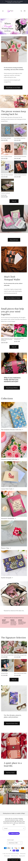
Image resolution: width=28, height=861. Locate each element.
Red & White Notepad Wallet (20, 655)
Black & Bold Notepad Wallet (20, 673)
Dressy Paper (8, 853)
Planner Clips (5, 548)
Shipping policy (22, 855)
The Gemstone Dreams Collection (11, 429)
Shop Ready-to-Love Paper (13, 87)
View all (14, 201)
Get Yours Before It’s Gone (13, 298)
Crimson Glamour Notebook (20, 174)
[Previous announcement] (2, 1)
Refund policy (22, 853)
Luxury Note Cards (6, 489)
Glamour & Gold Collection (9, 459)
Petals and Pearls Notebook (20, 156)
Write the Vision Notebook (7, 174)
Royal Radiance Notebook (19, 138)
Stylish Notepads (6, 577)
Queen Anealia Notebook (6, 156)
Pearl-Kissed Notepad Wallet (7, 655)
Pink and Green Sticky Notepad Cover (19, 339)
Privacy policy (7, 855)
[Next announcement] (25, 1)
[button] (2, 11)
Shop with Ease (14, 239)
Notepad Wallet (4, 673)
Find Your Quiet (10, 772)
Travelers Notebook (5, 193)
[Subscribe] (23, 828)
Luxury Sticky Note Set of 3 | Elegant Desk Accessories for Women (7, 339)
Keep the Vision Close (12, 723)
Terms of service (14, 855)
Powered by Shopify (15, 853)
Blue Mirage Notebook (6, 138)
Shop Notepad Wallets (12, 387)
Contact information (15, 857)
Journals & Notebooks (7, 518)
